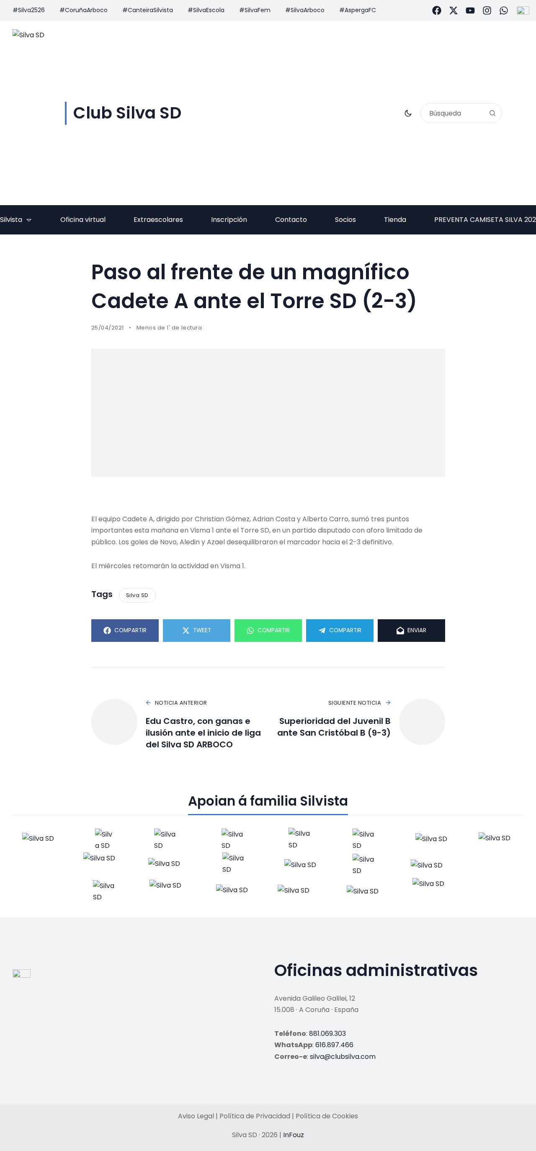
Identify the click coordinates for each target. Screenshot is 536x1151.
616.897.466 (334, 1045)
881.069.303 (327, 1033)
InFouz (293, 1135)
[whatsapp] (503, 10)
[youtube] (470, 10)
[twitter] (453, 10)
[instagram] (487, 10)
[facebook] (436, 10)
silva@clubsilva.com (343, 1056)
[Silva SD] (39, 840)
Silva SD (137, 595)
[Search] (492, 113)
